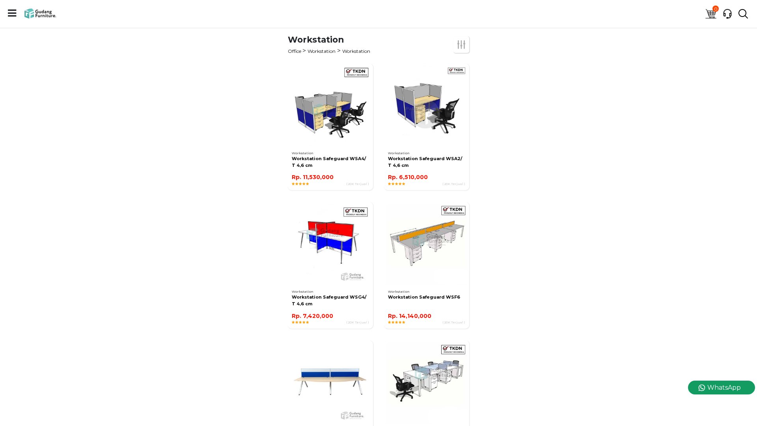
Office (295, 51)
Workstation (322, 51)
